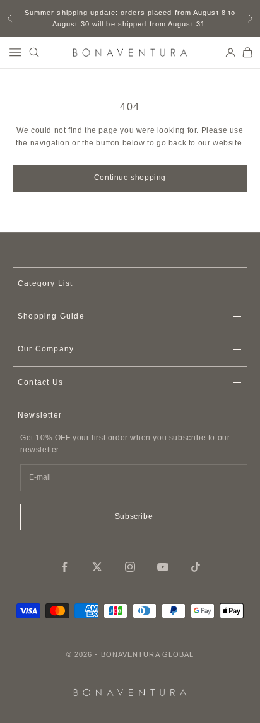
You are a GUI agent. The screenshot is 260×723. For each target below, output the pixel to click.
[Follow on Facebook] (64, 567)
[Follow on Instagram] (130, 567)
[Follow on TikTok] (195, 567)
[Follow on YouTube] (163, 567)
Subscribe (134, 516)
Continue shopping (130, 177)
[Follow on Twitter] (97, 567)
